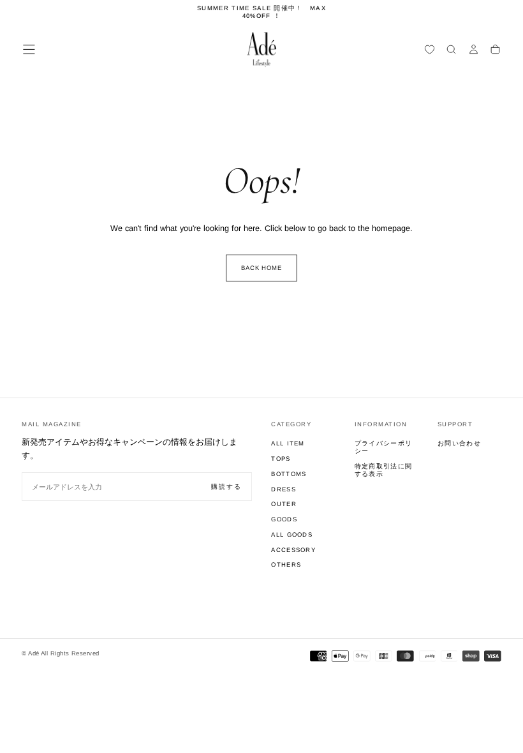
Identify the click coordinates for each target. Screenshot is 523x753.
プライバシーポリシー (384, 447)
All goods (292, 534)
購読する (226, 486)
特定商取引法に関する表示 (384, 470)
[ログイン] (474, 50)
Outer (284, 503)
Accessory (293, 549)
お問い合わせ (459, 443)
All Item (288, 443)
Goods (284, 519)
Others (286, 564)
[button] (29, 49)
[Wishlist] (430, 50)
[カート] (495, 50)
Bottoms (288, 473)
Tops (280, 458)
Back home (262, 267)
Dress (283, 489)
